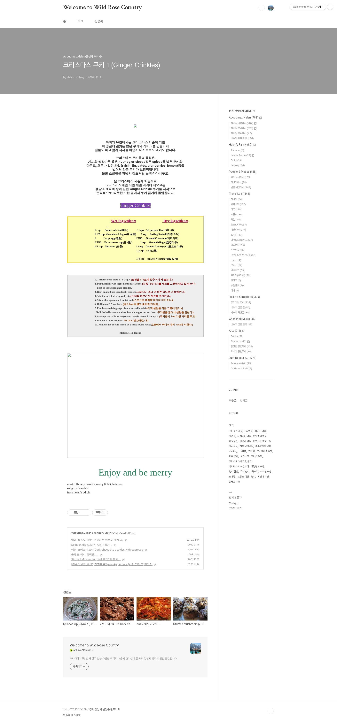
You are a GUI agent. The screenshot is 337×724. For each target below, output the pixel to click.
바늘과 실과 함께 (242, 138)
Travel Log (239, 193)
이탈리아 (238, 229)
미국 (236, 209)
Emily (236, 160)
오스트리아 (239, 224)
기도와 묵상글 (240, 312)
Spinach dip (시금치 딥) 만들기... (91, 544)
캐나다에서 (239, 182)
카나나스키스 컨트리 (239, 466)
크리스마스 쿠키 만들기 (240, 461)
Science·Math (241, 363)
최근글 (232, 400)
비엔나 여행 (263, 476)
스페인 (236, 234)
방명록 (99, 21)
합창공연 (233, 441)
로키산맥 (238, 204)
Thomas (237, 150)
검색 (262, 8)
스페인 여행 (265, 471)
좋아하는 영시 (241, 302)
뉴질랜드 (238, 285)
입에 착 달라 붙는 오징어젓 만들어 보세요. (97, 539)
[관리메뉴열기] (330, 7)
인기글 (243, 400)
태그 (80, 21)
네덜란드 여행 (257, 466)
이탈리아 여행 (260, 436)
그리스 (236, 265)
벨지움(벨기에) (240, 275)
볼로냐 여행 (245, 441)
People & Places (242, 171)
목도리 (255, 471)
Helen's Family (240, 144)
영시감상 (233, 446)
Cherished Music (242, 318)
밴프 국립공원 (246, 446)
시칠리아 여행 (244, 436)
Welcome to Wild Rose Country (102, 7)
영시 (253, 476)
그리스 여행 (256, 456)
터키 (235, 290)
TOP (271, 711)
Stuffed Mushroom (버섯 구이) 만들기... (96, 559)
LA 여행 (249, 431)
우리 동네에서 (241, 177)
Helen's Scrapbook (244, 296)
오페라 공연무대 (241, 351)
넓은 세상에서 (241, 187)
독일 (236, 219)
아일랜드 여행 (260, 441)
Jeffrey (238, 165)
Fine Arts (238, 341)
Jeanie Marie (241, 155)
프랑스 (237, 214)
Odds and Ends (241, 368)
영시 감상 (233, 471)
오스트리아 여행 (264, 451)
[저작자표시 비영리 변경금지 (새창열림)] (113, 512)
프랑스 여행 (243, 476)
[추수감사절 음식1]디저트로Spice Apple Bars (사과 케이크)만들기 (112, 564)
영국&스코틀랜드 (242, 239)
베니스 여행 (260, 431)
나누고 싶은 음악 (241, 324)
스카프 (243, 451)
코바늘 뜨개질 (235, 431)
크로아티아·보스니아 (243, 255)
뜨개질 (251, 451)
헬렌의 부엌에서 (103, 532)
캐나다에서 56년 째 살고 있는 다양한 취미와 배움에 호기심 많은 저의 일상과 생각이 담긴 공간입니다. (123, 658)
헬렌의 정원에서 (241, 133)
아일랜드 (238, 244)
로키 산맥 (244, 471)
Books (237, 336)
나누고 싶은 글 (240, 307)
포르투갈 (238, 249)
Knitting (233, 451)
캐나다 (237, 199)
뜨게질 (232, 476)
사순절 (232, 436)
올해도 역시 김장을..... (84, 554)
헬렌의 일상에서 (242, 123)
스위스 (236, 260)
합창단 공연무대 (242, 346)
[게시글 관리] (86, 512)
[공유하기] (81, 512)
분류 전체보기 (240, 110)
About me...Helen (81, 532)
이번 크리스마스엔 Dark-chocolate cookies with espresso (107, 549)
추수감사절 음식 (263, 446)
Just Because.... (242, 357)
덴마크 (236, 280)
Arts (235, 330)
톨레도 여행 (234, 481)
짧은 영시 (233, 456)
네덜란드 (238, 270)
